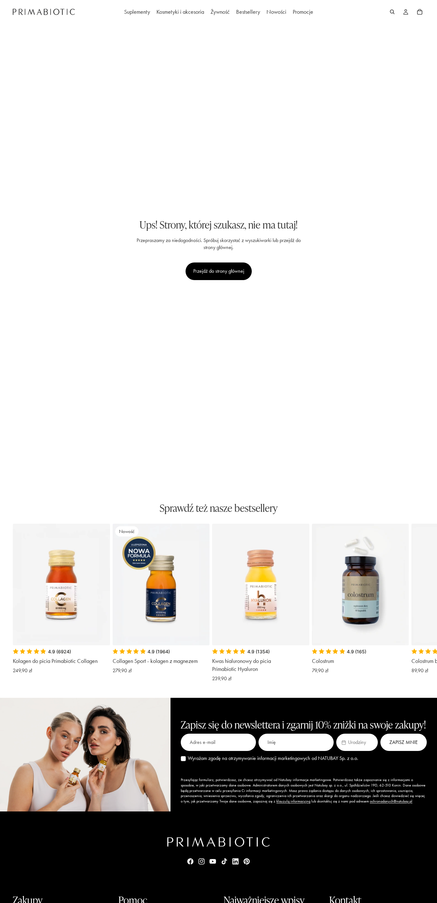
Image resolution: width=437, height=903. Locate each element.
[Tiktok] (224, 861)
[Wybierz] (100, 635)
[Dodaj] (199, 635)
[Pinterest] (246, 861)
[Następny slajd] (417, 603)
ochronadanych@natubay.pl (391, 801)
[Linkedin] (235, 861)
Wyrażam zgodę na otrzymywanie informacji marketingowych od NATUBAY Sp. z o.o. (273, 758)
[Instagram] (201, 861)
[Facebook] (190, 861)
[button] (357, 742)
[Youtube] (213, 861)
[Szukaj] (392, 12)
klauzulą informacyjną (293, 801)
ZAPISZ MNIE (403, 742)
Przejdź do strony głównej (218, 271)
